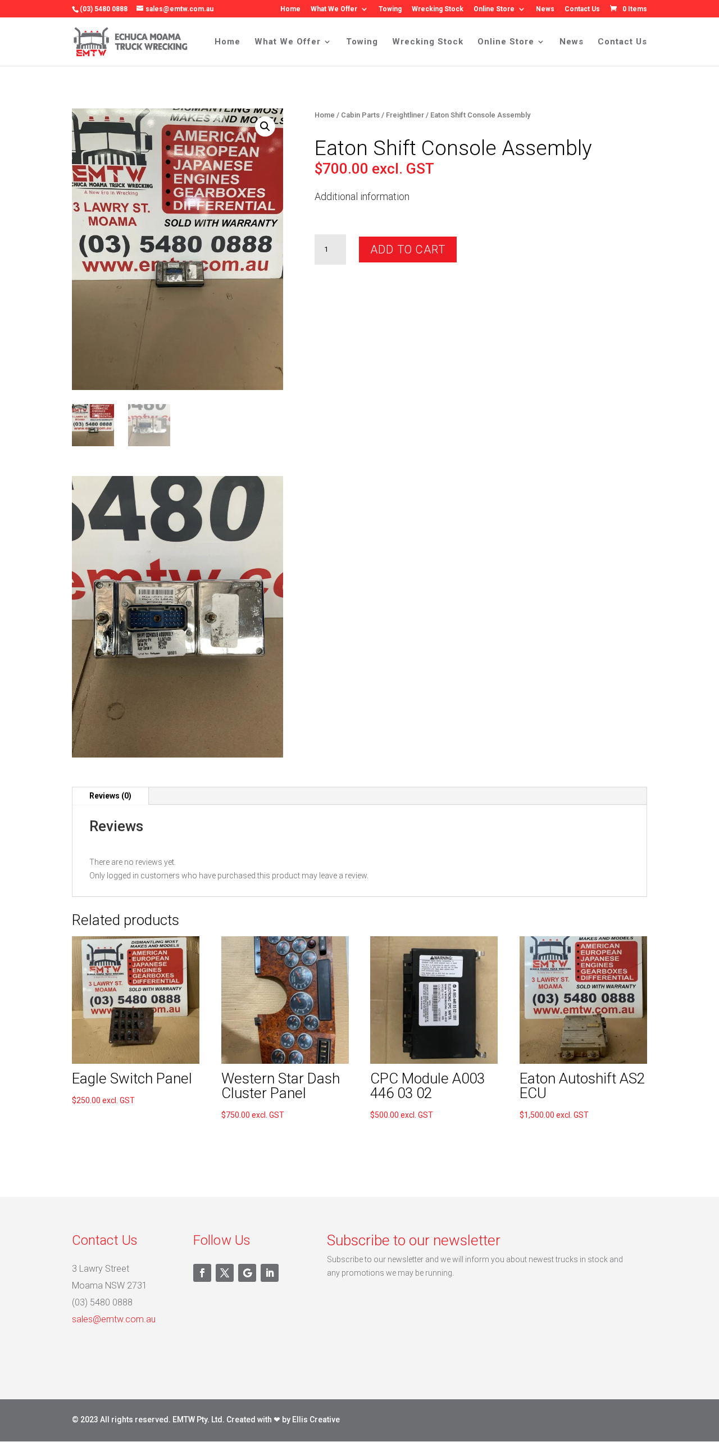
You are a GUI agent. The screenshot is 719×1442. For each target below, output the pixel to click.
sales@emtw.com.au (114, 1319)
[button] (265, 126)
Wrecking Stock (437, 9)
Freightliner (405, 115)
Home (290, 9)
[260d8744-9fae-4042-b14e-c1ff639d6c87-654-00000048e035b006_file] (177, 754)
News (545, 9)
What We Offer (334, 9)
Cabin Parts (360, 115)
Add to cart (407, 249)
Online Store (494, 9)
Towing (390, 9)
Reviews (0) (110, 795)
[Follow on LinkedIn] (270, 1273)
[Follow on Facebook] (202, 1273)
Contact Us (582, 9)
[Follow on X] (225, 1273)
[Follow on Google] (247, 1273)
